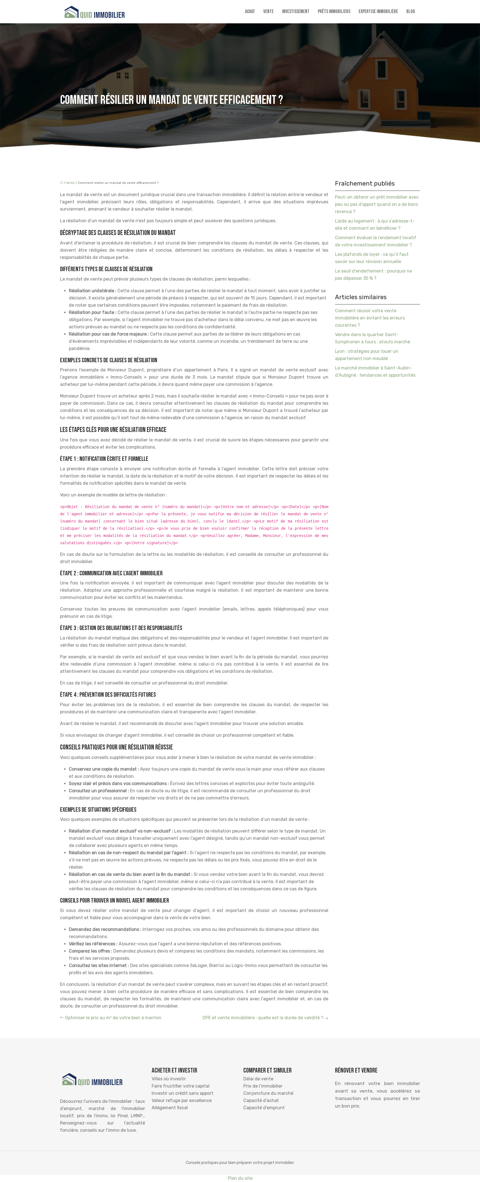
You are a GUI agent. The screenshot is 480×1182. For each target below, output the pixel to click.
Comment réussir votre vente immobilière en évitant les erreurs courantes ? (370, 318)
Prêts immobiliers (334, 11)
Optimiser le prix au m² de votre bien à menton (113, 1017)
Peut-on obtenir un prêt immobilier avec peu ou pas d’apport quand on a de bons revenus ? (377, 204)
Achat (250, 11)
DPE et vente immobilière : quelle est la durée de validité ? (262, 1017)
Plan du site (240, 1178)
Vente (268, 11)
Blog (410, 11)
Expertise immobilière (378, 11)
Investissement (295, 11)
